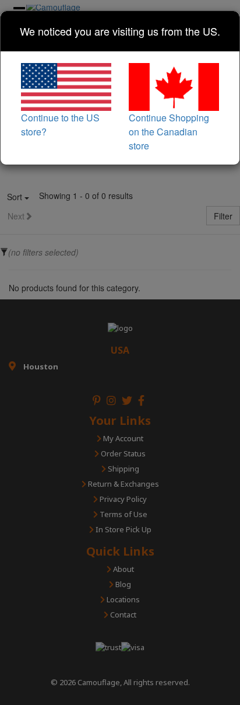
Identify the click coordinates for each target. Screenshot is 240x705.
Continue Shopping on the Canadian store (169, 131)
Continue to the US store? (60, 124)
